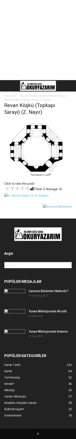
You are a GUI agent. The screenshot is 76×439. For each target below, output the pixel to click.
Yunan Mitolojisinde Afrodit (47, 311)
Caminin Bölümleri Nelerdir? (48, 291)
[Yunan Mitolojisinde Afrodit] (14, 316)
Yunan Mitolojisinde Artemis (48, 331)
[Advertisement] (38, 40)
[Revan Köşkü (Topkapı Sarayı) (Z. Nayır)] (38, 177)
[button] (7, 85)
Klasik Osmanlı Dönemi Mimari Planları (43, 96)
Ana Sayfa (10, 96)
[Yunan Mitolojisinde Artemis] (14, 336)
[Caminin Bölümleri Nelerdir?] (14, 296)
